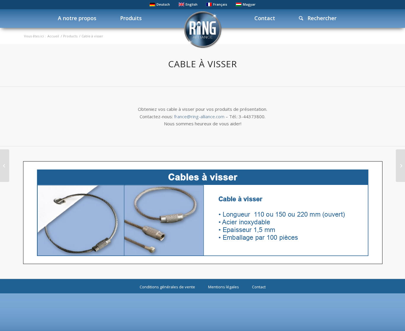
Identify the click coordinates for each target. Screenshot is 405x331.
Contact (259, 287)
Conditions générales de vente (167, 287)
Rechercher (320, 18)
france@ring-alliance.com (199, 116)
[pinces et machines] (400, 165)
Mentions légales (223, 287)
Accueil (53, 36)
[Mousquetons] (4, 165)
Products (70, 36)
